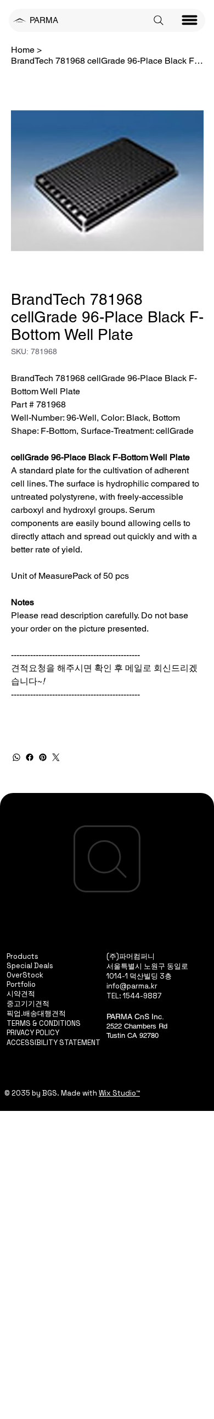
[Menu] (190, 20)
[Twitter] (55, 757)
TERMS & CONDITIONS (44, 1023)
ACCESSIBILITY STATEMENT (53, 1042)
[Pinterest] (42, 757)
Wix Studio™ (119, 1093)
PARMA (44, 20)
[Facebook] (29, 757)
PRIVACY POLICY (33, 1032)
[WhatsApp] (16, 757)
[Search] (158, 20)
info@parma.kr (131, 986)
